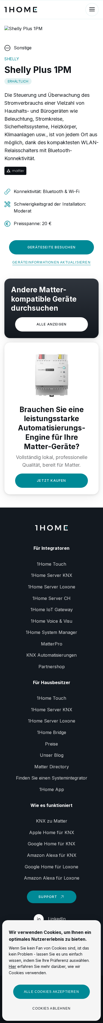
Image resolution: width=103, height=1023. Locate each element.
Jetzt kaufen (51, 480)
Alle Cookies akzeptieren (51, 992)
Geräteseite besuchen (51, 247)
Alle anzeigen (52, 324)
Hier (12, 966)
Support (47, 897)
